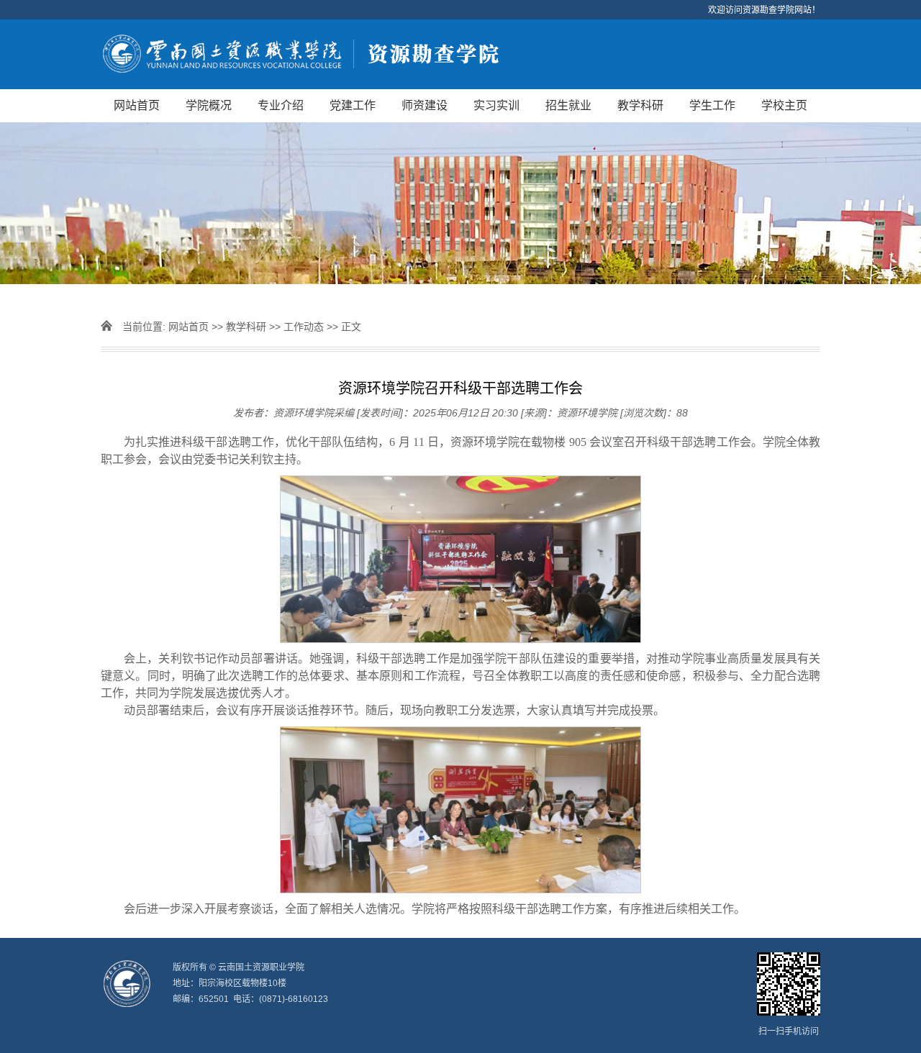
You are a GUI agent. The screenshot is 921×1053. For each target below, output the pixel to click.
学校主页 (784, 105)
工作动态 (303, 326)
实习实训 (496, 105)
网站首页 (137, 105)
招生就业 (568, 105)
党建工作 (353, 105)
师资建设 (424, 105)
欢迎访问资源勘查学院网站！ (764, 10)
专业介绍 (281, 105)
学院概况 (209, 105)
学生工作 (712, 105)
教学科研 (640, 105)
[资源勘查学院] (460, 54)
